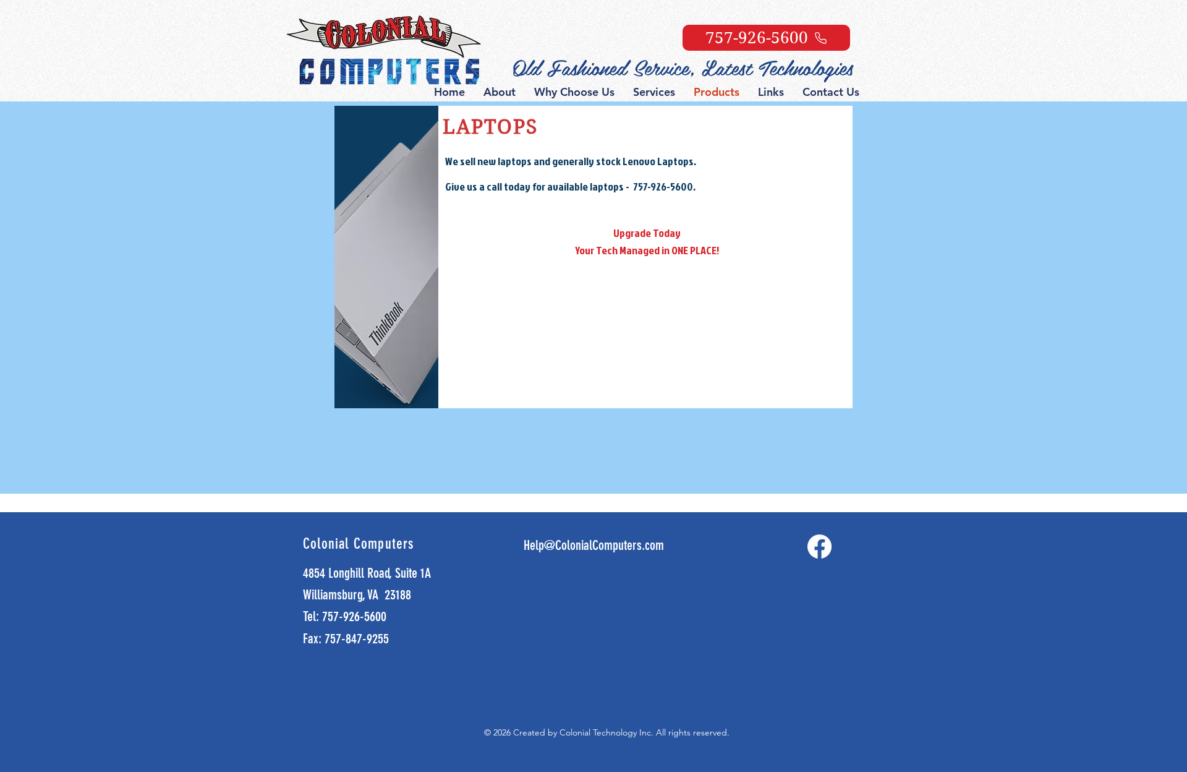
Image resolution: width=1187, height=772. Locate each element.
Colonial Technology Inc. (607, 732)
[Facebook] (819, 546)
